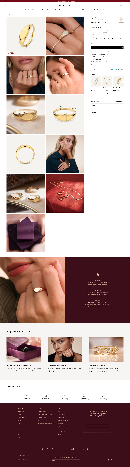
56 (108, 38)
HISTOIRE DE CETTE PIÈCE (97, 106)
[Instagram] (109, 459)
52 (100, 38)
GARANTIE (93, 113)
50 (96, 38)
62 (120, 38)
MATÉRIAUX (95, 109)
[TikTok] (111, 459)
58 (112, 38)
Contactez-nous (21, 464)
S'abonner (97, 426)
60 (116, 38)
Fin (99, 31)
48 (92, 38)
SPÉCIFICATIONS (95, 98)
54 (104, 38)
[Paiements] (65, 449)
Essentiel (94, 31)
